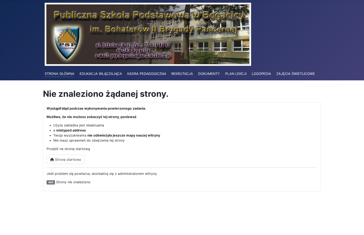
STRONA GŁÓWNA (59, 74)
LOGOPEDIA (261, 74)
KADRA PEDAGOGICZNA (146, 74)
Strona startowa (67, 159)
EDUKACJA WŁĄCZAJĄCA (101, 74)
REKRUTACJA (182, 74)
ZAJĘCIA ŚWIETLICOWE (295, 74)
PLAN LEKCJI (235, 74)
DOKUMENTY (209, 74)
